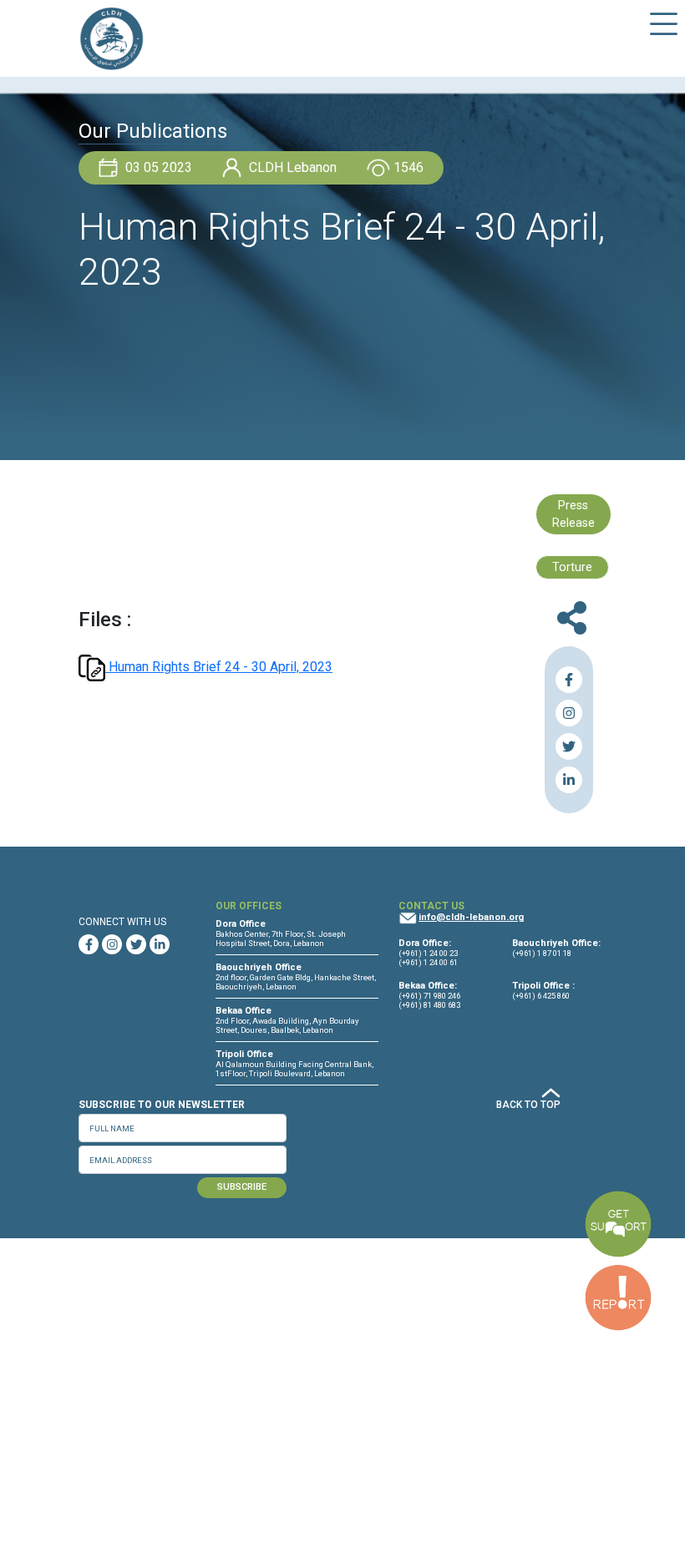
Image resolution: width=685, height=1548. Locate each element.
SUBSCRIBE (241, 1186)
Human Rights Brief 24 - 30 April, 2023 (218, 667)
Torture (572, 567)
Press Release (573, 514)
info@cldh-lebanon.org (471, 917)
